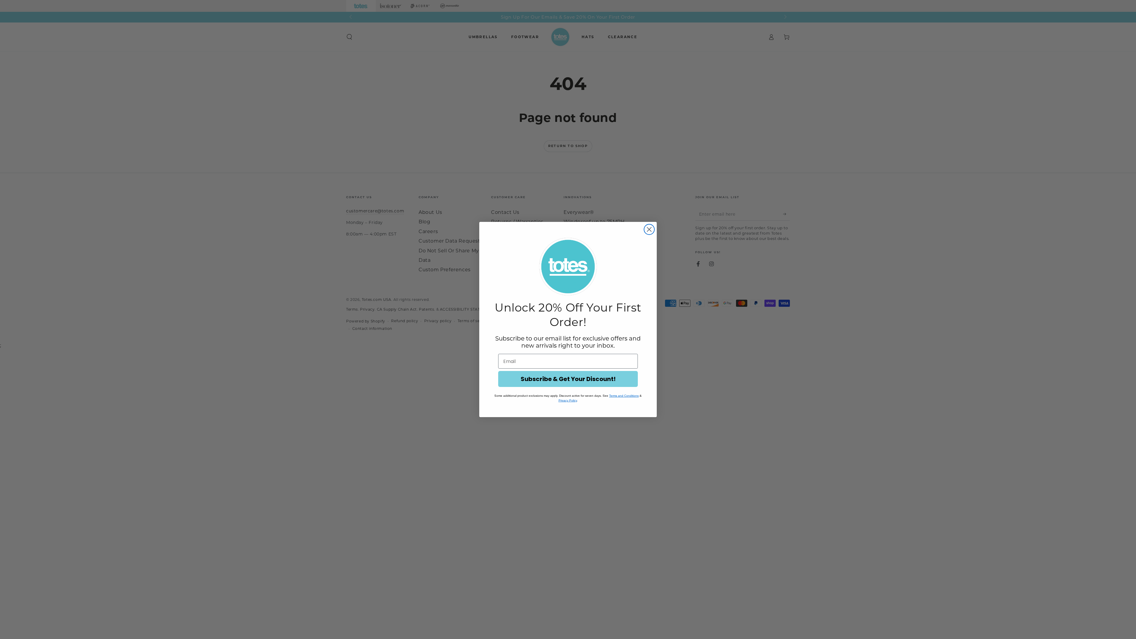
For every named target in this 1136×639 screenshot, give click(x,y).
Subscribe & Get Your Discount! (568, 379)
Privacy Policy (568, 400)
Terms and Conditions (624, 395)
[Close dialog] (649, 229)
